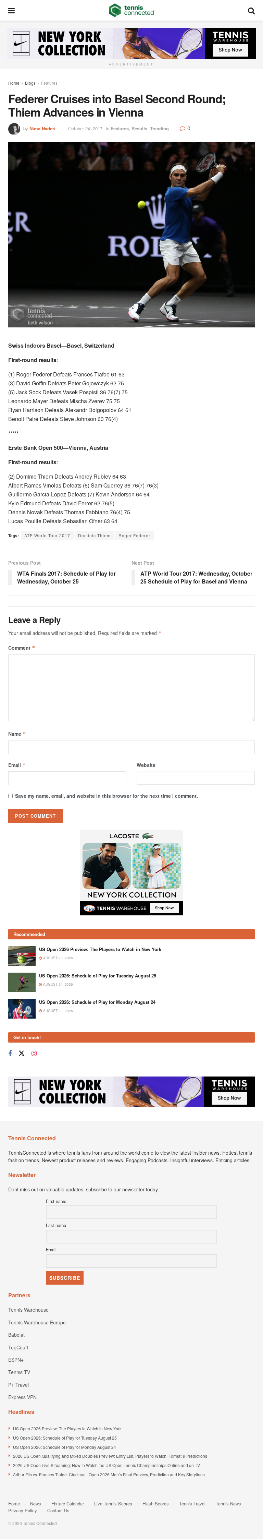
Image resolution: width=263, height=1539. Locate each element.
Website (146, 764)
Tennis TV (19, 1372)
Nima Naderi (42, 128)
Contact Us (58, 1510)
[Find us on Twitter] (21, 1053)
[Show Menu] (11, 10)
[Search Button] (251, 10)
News (35, 1503)
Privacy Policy (22, 1510)
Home (14, 83)
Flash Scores (155, 1503)
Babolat (16, 1334)
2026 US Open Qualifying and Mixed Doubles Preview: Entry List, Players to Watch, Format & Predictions (110, 1456)
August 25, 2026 (57, 957)
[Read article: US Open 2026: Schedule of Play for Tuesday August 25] (22, 982)
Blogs (30, 83)
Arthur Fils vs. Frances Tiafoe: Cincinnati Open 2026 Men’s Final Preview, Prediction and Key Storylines (109, 1474)
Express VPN (22, 1397)
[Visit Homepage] (131, 10)
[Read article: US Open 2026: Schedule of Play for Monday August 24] (22, 1009)
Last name (56, 1225)
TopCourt (18, 1347)
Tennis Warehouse (28, 1309)
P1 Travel (18, 1384)
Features (49, 83)
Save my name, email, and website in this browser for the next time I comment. (106, 795)
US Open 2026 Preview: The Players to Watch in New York (100, 949)
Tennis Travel (192, 1503)
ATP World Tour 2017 (47, 535)
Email (17, 764)
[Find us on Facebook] (10, 1053)
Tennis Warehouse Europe (37, 1322)
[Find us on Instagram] (34, 1053)
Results (139, 128)
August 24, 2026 (57, 984)
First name (56, 1201)
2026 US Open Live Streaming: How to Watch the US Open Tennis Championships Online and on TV (106, 1465)
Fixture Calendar (67, 1503)
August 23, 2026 (57, 1010)
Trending (159, 128)
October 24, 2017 (85, 128)
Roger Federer (134, 535)
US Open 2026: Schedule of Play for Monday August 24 (97, 1002)
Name (17, 733)
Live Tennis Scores (113, 1503)
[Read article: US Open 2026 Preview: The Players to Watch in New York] (22, 956)
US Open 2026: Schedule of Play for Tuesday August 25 (97, 975)
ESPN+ (16, 1359)
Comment (21, 647)
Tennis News (228, 1503)
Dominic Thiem (94, 535)
